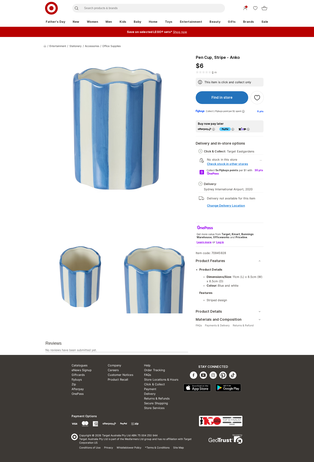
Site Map (178, 447)
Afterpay (78, 389)
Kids (123, 21)
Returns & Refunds (157, 398)
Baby (137, 21)
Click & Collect (154, 384)
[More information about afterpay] (213, 129)
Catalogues (80, 365)
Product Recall (118, 379)
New (76, 21)
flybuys (77, 379)
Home (153, 21)
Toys (168, 21)
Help (147, 365)
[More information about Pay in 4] (232, 129)
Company (114, 365)
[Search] (76, 8)
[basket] (264, 8)
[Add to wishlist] (257, 97)
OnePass (78, 394)
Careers (113, 370)
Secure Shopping (156, 403)
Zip (74, 384)
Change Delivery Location (226, 205)
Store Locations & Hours (161, 379)
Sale (264, 21)
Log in (220, 242)
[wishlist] (255, 8)
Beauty (215, 21)
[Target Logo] (51, 8)
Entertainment (191, 21)
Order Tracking (154, 370)
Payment (150, 389)
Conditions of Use (89, 447)
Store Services (154, 408)
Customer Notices (120, 375)
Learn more (204, 242)
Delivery (150, 394)
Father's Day (55, 21)
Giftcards (78, 375)
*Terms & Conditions (157, 447)
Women (92, 21)
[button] (222, 97)
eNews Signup (82, 370)
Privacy (108, 447)
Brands (248, 21)
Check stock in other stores (227, 164)
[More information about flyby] (243, 111)
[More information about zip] (248, 129)
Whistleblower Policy (129, 447)
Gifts (232, 21)
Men (109, 21)
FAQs (147, 375)
